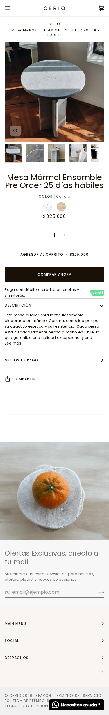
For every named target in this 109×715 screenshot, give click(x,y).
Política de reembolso (28, 700)
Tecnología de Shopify (29, 705)
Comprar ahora (54, 274)
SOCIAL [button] (12, 640)
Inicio (54, 23)
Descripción (18, 305)
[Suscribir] (96, 592)
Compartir (24, 378)
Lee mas (13, 343)
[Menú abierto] (13, 8)
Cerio (15, 695)
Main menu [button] (15, 623)
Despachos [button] (16, 657)
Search (43, 695)
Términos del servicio (77, 695)
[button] (54, 672)
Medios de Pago (21, 360)
